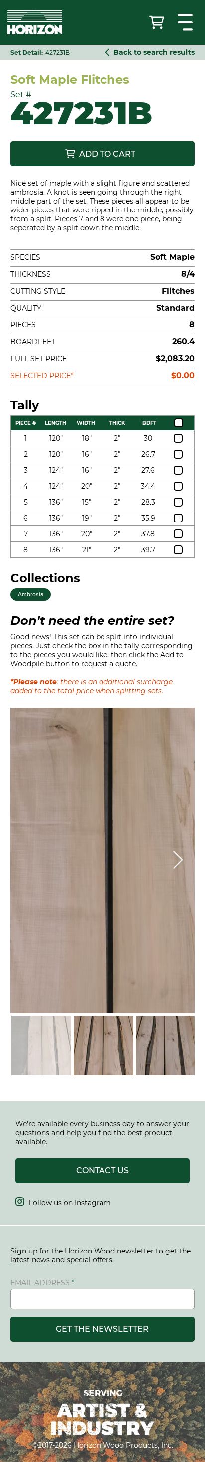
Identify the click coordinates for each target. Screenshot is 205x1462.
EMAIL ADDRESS (40, 1282)
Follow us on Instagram (63, 1202)
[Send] (158, 22)
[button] (186, 22)
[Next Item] (178, 860)
